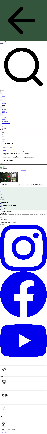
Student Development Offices (5, 394)
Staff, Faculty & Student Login (5, 427)
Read (0, 209)
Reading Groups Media (4, 128)
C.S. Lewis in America (4, 117)
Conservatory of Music (4, 370)
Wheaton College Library (4, 371)
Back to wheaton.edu (44, 20)
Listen (1, 200)
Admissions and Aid (2, 376)
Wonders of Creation (4, 118)
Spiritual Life (3, 393)
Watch (1, 203)
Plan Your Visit (4, 150)
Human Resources (3, 423)
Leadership (3, 410)
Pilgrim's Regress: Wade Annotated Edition (6, 123)
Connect (2, 43)
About (1, 93)
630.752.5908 (1, 223)
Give (0, 43)
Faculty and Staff (3, 139)
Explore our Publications (23, 170)
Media (1, 125)
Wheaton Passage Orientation (4, 396)
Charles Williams (3, 105)
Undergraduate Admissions (4, 379)
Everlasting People (3, 119)
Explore (1, 194)
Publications (2, 115)
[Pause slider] (1, 163)
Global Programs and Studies (4, 369)
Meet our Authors (4, 154)
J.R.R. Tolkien (3, 102)
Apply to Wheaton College (4, 381)
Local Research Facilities (4, 112)
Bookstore (3, 136)
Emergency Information (4, 432)
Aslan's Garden (3, 96)
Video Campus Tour (4, 426)
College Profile (3, 407)
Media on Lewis (3, 126)
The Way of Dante (2, 197)
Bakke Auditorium (3, 95)
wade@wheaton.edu (2, 224)
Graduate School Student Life (5, 395)
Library (2, 135)
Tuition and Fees (3, 384)
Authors (3, 42)
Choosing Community (4, 120)
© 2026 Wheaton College (2, 430)
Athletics (2, 392)
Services (2, 110)
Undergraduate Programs (4, 367)
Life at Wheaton (2, 390)
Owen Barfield (3, 104)
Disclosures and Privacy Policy (5, 431)
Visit (0, 42)
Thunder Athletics (3, 132)
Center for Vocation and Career (5, 397)
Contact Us (3, 421)
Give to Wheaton (3, 422)
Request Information (4, 382)
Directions (3, 425)
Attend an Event (4, 158)
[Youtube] (23, 363)
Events (2, 42)
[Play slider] (2, 163)
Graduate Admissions (4, 380)
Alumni (2, 140)
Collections (2, 108)
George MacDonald (4, 103)
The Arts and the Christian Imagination (5, 122)
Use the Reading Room (4, 109)
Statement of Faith (3, 408)
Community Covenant (4, 409)
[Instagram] (23, 270)
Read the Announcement (2, 206)
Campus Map (3, 424)
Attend (1, 191)
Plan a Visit (23, 165)
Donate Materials (3, 111)
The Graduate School (4, 368)
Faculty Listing (3, 372)
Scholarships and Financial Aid (5, 385)
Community (3, 141)
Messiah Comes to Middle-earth (5, 121)
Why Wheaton (3, 406)
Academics (2, 365)
